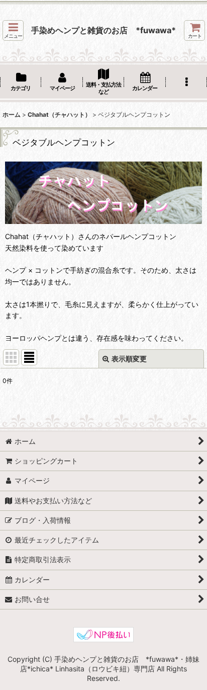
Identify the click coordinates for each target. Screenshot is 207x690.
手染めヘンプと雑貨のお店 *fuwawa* (103, 30)
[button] (13, 30)
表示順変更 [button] (129, 358)
